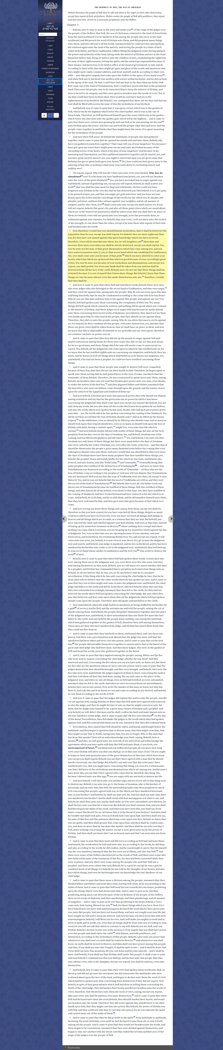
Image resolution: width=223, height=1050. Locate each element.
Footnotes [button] (73, 1047)
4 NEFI (50, 90)
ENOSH (53, 56)
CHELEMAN (53, 81)
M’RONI (53, 101)
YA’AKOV (52, 53)
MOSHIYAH (53, 72)
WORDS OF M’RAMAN (52, 68)
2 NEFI (52, 49)
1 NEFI (50, 45)
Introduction (53, 41)
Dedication (53, 38)
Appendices (53, 109)
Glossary (53, 106)
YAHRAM (53, 60)
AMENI (53, 64)
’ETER (53, 97)
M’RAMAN (53, 94)
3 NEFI (50, 86)
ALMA (51, 75)
